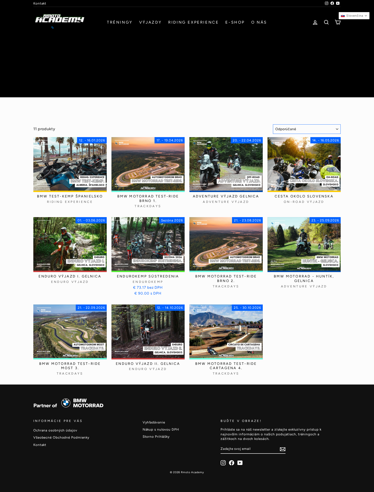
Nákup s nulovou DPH (161, 429)
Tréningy (120, 22)
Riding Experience (193, 22)
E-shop (235, 22)
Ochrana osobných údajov (55, 430)
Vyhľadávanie (154, 422)
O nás (259, 22)
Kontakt (39, 3)
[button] (354, 15)
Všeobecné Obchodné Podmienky (61, 437)
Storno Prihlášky (156, 436)
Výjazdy (150, 22)
